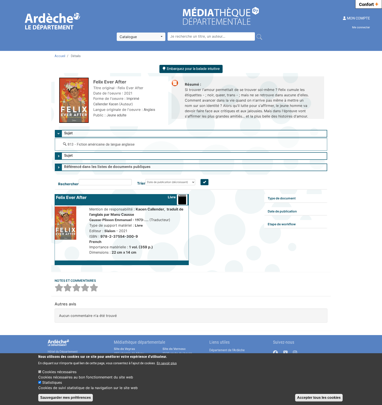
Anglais (149, 110)
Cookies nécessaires (59, 372)
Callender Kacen (106, 104)
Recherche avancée (182, 30)
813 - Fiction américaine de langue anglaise (101, 144)
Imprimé (132, 98)
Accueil (60, 56)
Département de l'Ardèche (227, 350)
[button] (122, 262)
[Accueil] (53, 21)
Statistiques (52, 382)
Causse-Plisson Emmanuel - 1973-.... (119, 220)
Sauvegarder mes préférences (65, 397)
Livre (172, 197)
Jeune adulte (116, 115)
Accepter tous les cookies (319, 397)
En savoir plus (167, 363)
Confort (368, 4)
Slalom (110, 231)
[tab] (191, 133)
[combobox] (141, 37)
